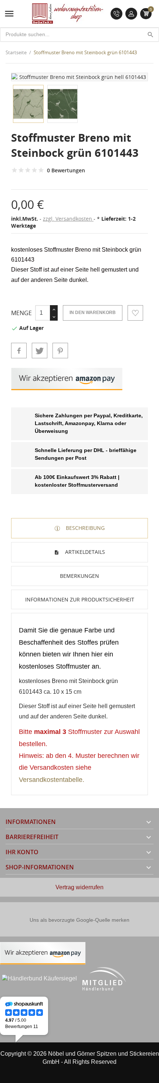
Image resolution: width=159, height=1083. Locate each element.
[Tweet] (39, 350)
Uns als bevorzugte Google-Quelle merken (79, 920)
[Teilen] (19, 350)
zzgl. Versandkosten (68, 218)
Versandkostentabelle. (51, 779)
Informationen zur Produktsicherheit (79, 599)
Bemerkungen (79, 575)
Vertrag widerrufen (79, 887)
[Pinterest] (60, 350)
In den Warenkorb (93, 312)
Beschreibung (84, 527)
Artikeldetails (84, 551)
